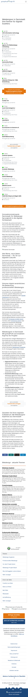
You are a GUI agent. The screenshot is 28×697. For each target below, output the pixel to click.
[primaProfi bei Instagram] (21, 689)
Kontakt (14, 667)
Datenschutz (14, 644)
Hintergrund (14, 657)
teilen (5, 455)
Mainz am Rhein (7, 586)
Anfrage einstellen (14, 616)
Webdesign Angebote (8, 557)
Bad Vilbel (5, 590)
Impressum (14, 650)
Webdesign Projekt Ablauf (10, 567)
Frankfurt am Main (8, 583)
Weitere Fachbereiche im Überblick (14, 677)
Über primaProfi (14, 654)
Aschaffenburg (7, 597)
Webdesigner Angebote (18, 347)
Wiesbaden (6, 594)
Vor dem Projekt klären (9, 564)
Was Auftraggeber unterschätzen (12, 571)
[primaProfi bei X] (13, 689)
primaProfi (4, 2)
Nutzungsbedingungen (14, 647)
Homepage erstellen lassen (16, 319)
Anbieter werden (14, 670)
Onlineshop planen (16, 321)
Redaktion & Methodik (14, 660)
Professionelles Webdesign (10, 560)
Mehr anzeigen (7, 574)
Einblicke (14, 664)
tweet (17, 455)
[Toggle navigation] (26, 2)
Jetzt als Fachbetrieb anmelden (14, 621)
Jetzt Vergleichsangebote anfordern (14, 206)
